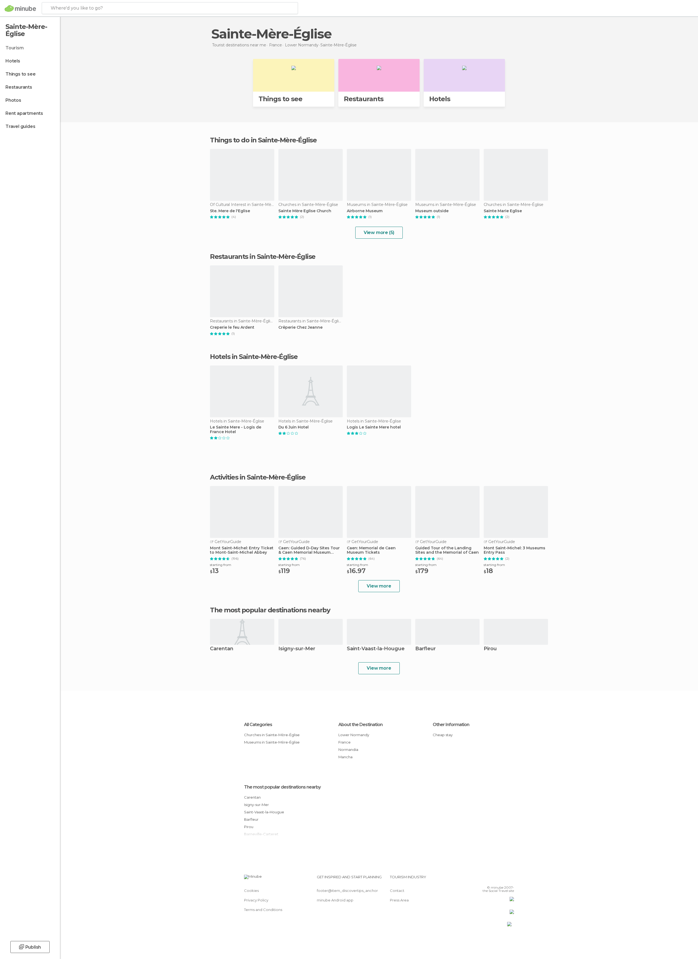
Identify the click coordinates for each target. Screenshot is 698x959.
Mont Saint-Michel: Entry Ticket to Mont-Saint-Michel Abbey (241, 550)
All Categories (258, 724)
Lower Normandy (353, 735)
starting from (220, 565)
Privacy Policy (256, 900)
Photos (13, 100)
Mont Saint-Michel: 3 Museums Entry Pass (514, 550)
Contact (397, 890)
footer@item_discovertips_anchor (347, 890)
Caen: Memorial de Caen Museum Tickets (371, 550)
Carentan (221, 649)
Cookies (251, 890)
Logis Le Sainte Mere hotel (374, 427)
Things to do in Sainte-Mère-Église (263, 140)
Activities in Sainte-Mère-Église (257, 477)
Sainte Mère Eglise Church (304, 211)
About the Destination (360, 724)
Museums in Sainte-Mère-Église (272, 742)
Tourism (14, 47)
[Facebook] (483, 879)
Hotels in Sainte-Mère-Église (253, 357)
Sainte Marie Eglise (503, 211)
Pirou (490, 649)
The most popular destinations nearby (270, 610)
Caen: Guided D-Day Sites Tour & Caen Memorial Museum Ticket (309, 550)
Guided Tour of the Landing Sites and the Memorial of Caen (447, 550)
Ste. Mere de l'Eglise (230, 211)
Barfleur (425, 649)
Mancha (345, 757)
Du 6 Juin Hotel (293, 427)
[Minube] (20, 8)
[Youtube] (510, 879)
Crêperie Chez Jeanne (300, 327)
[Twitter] (492, 879)
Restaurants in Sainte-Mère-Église (262, 256)
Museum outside (432, 211)
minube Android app (335, 900)
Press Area (399, 900)
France (344, 742)
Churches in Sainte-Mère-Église (272, 735)
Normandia (348, 749)
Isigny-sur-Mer (296, 649)
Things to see (20, 74)
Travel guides (20, 126)
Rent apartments (24, 113)
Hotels (12, 61)
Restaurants (18, 87)
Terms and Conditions (263, 909)
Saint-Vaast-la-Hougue (376, 649)
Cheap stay (443, 735)
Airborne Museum (365, 211)
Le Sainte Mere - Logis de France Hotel (235, 429)
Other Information (451, 724)
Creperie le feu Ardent (232, 327)
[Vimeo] (501, 879)
